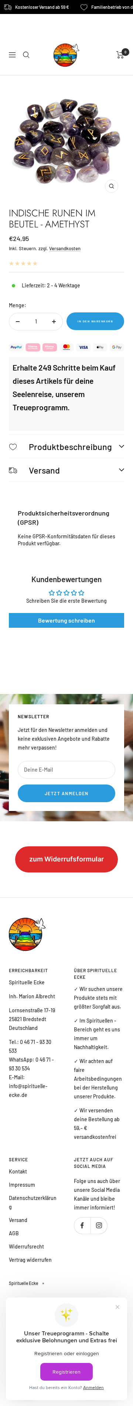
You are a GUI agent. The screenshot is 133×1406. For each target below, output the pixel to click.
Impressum (22, 1185)
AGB (14, 1233)
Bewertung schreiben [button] (66, 620)
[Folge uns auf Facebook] (82, 1225)
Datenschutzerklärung (33, 1202)
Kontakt (18, 1171)
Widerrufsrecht (26, 1246)
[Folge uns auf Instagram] (99, 1225)
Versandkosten (65, 248)
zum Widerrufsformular (66, 859)
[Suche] (26, 55)
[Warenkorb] (120, 55)
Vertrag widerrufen (30, 1260)
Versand (18, 1220)
